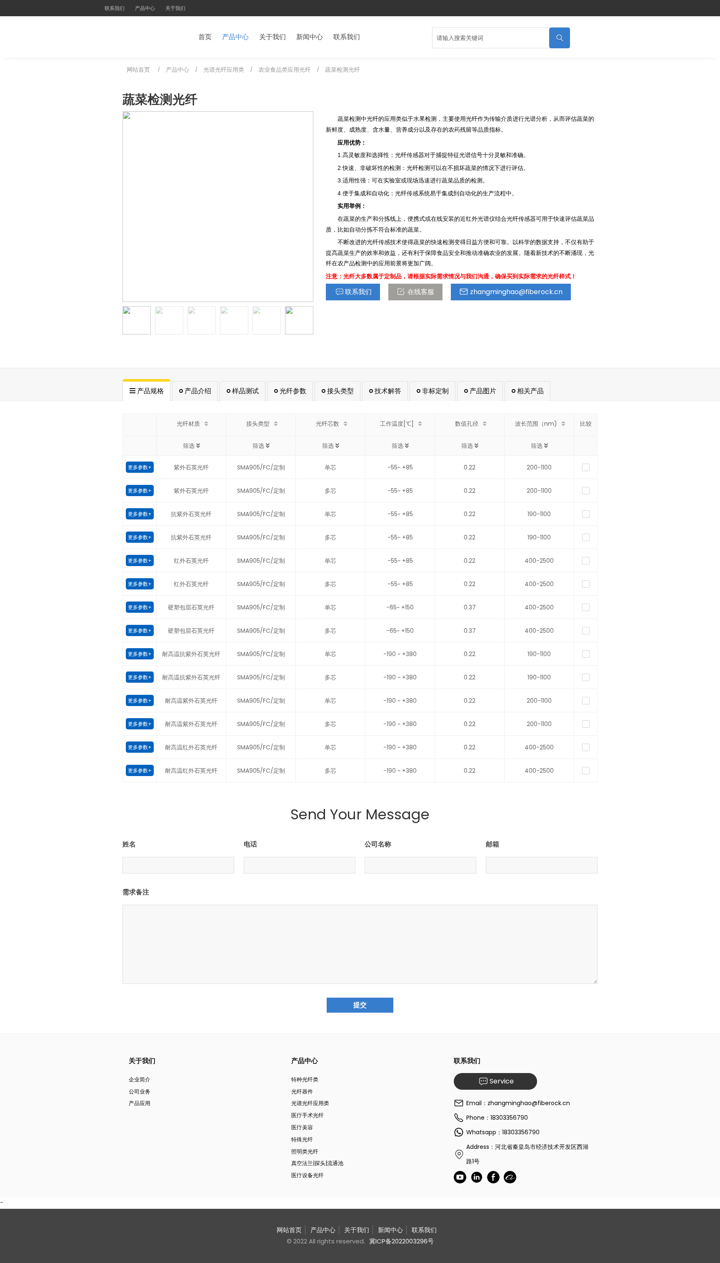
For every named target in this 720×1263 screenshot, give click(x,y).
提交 (360, 1005)
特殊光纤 (302, 1139)
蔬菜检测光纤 (342, 70)
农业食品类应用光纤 (284, 70)
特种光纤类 (304, 1079)
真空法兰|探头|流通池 (317, 1163)
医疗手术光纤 (307, 1115)
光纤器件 (302, 1092)
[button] (303, 206)
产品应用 (139, 1103)
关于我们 (175, 8)
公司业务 (139, 1092)
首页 (205, 37)
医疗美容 (302, 1127)
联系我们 (115, 8)
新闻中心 (309, 37)
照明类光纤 (304, 1152)
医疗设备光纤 (307, 1175)
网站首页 (138, 70)
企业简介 (139, 1079)
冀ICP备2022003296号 (401, 1241)
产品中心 (145, 8)
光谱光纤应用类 (223, 70)
